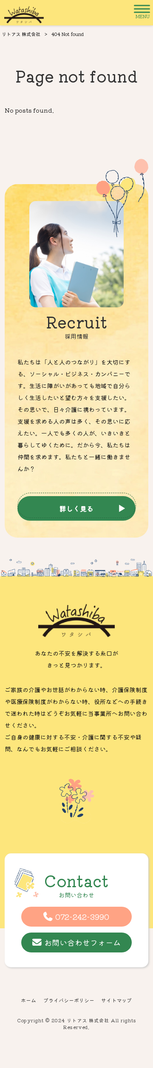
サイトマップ (116, 1000)
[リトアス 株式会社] (24, 12)
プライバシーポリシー (68, 1000)
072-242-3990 (82, 916)
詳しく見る (77, 508)
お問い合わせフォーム (82, 942)
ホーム (28, 1000)
